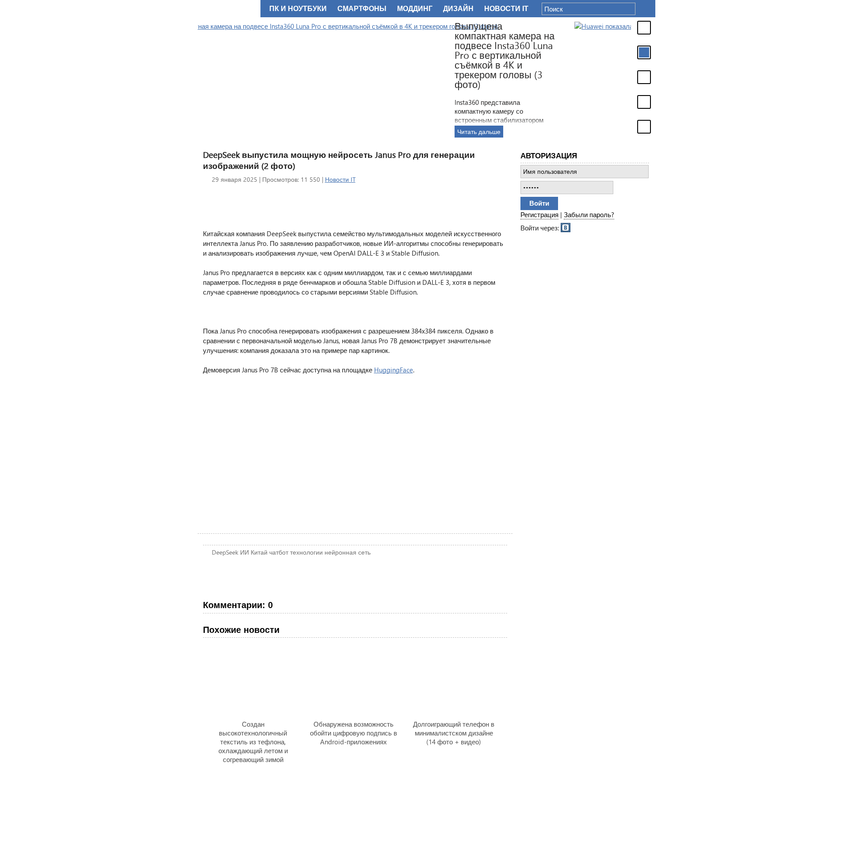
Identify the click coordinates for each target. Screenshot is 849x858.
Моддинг (414, 8)
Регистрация (539, 214)
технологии (306, 552)
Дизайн (458, 8)
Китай (259, 552)
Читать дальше (586, 131)
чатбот (278, 552)
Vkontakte (566, 227)
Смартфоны (361, 8)
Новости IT (340, 179)
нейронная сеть (348, 552)
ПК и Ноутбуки (298, 8)
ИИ (244, 552)
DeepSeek (225, 552)
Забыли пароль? (589, 214)
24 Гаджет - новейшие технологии (227, 8)
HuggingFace (393, 369)
